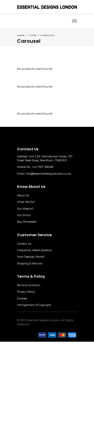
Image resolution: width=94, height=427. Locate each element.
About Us (23, 195)
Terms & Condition (28, 285)
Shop (33, 35)
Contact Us (24, 243)
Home (21, 35)
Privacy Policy (26, 291)
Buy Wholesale (26, 221)
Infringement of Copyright (34, 305)
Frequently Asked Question (34, 250)
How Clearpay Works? (31, 256)
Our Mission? (25, 208)
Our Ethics (24, 215)
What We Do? (26, 202)
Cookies (22, 298)
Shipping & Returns (29, 263)
